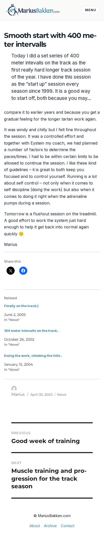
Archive (50, 526)
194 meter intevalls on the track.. (31, 331)
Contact (67, 526)
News (61, 394)
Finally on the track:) (21, 306)
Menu (90, 10)
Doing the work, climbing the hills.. (33, 356)
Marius (18, 394)
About (35, 526)
